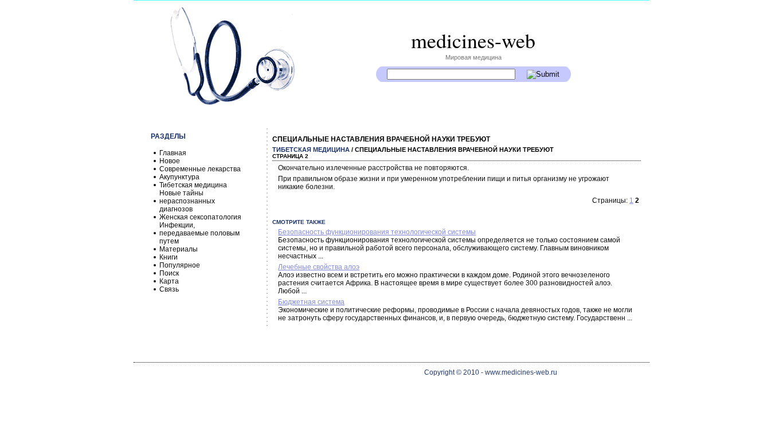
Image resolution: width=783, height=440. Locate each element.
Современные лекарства (200, 169)
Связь (169, 289)
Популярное (179, 265)
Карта (169, 281)
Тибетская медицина (193, 185)
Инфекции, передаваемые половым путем (199, 233)
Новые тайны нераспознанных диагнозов (187, 201)
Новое (169, 161)
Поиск (169, 273)
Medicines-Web (473, 40)
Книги (168, 257)
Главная (172, 153)
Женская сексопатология (200, 217)
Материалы (178, 249)
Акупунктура (179, 177)
